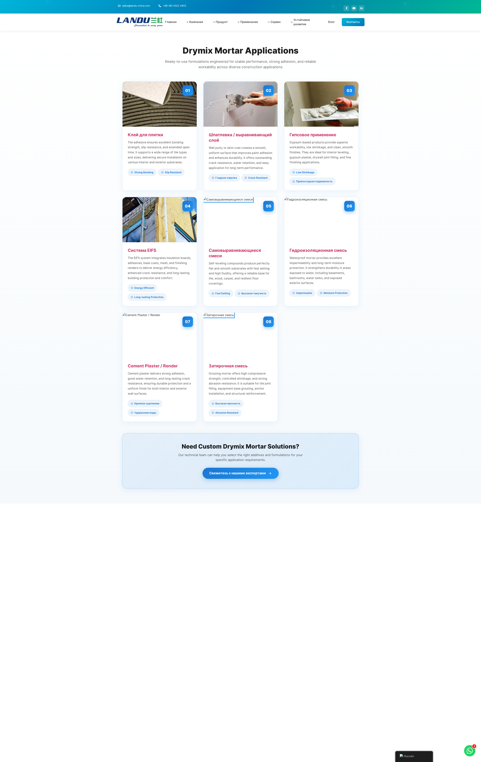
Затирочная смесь (228, 365)
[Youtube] (354, 8)
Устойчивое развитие (301, 22)
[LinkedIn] (361, 8)
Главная (171, 22)
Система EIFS (142, 250)
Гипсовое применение (313, 134)
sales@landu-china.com (136, 5)
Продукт (222, 22)
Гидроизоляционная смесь (318, 250)
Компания (196, 22)
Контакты (353, 22)
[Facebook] (346, 8)
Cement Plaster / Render (153, 365)
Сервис (276, 22)
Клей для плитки (145, 134)
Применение (249, 22)
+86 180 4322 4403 (174, 5)
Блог (331, 22)
